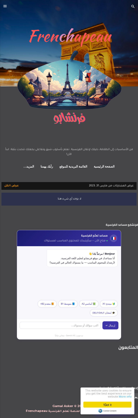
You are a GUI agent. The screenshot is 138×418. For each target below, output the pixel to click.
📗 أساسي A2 (89, 303)
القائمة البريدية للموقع (73, 166)
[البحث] (133, 7)
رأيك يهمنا (47, 166)
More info (125, 397)
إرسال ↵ (110, 325)
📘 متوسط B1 (68, 303)
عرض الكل (11, 185)
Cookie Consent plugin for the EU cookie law (107, 411)
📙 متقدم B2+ (47, 303)
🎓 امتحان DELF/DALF (104, 312)
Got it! (107, 404)
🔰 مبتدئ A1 (109, 303)
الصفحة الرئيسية (104, 166)
